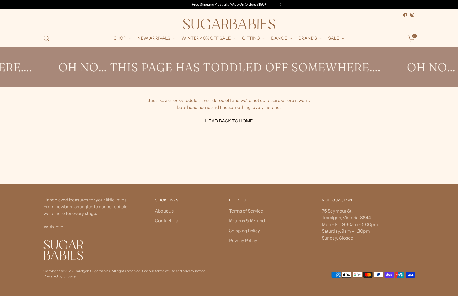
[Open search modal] (46, 38)
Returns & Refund (247, 220)
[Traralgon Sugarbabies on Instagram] (412, 14)
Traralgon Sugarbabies (92, 271)
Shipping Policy (244, 230)
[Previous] (177, 4)
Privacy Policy (243, 240)
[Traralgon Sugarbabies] (229, 24)
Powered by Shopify (59, 276)
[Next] (281, 4)
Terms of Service (246, 211)
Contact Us (166, 220)
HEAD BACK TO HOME (229, 120)
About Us (164, 211)
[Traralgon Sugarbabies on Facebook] (405, 14)
